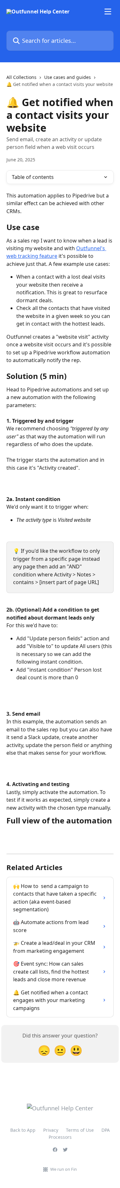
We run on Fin (63, 1169)
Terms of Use (80, 1130)
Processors (60, 1137)
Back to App (23, 1130)
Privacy (50, 1130)
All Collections (21, 77)
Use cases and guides (67, 77)
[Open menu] (108, 11)
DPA (105, 1130)
